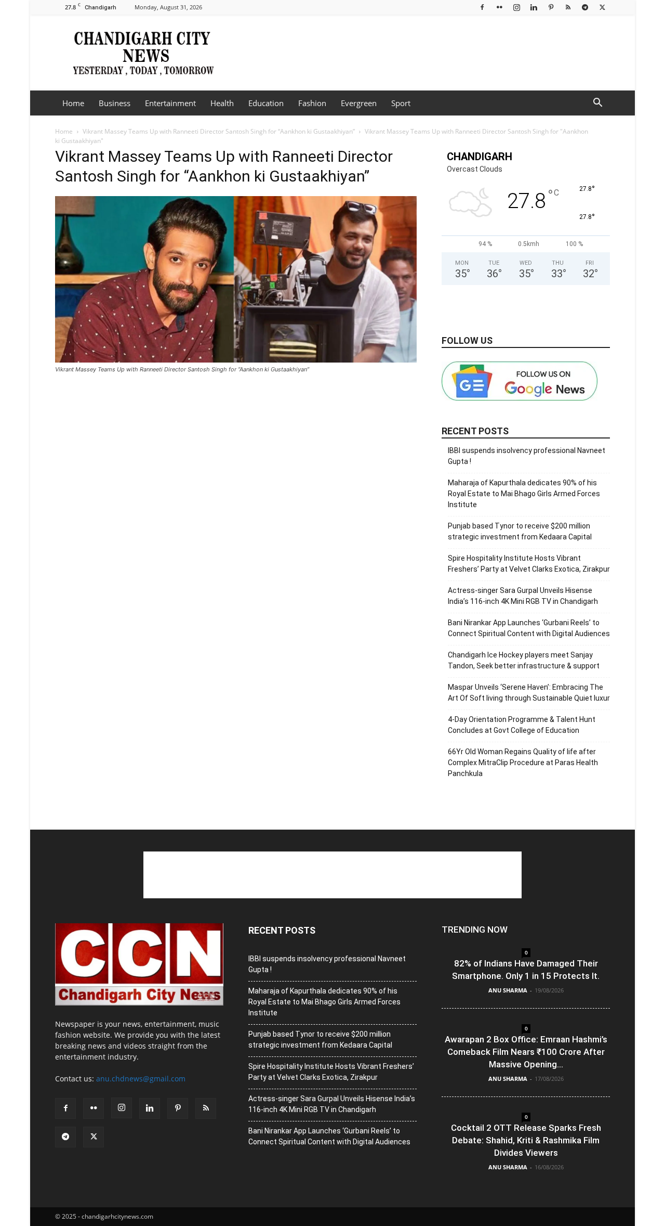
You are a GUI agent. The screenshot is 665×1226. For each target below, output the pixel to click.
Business (114, 103)
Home (73, 103)
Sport (400, 103)
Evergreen (359, 103)
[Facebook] (482, 7)
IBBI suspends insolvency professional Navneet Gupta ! (526, 456)
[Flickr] (499, 7)
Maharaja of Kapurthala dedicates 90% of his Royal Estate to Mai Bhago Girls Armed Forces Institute (524, 494)
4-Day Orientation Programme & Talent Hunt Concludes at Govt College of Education (521, 724)
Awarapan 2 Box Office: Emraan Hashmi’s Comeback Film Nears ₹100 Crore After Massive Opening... (526, 1051)
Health (222, 103)
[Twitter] (602, 7)
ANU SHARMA (507, 990)
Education (266, 103)
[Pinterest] (550, 7)
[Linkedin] (533, 7)
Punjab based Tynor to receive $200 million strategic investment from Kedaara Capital (520, 531)
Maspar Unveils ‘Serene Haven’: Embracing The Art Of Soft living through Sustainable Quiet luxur (529, 692)
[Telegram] (585, 7)
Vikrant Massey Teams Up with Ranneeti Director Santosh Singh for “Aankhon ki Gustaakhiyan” (219, 131)
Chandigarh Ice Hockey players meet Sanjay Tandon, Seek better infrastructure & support (524, 660)
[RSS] (568, 7)
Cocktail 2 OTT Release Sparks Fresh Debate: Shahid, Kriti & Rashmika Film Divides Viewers (526, 1140)
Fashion (312, 103)
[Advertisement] (421, 52)
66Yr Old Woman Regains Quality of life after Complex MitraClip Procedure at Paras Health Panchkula (523, 762)
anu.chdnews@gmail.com (140, 1078)
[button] (597, 104)
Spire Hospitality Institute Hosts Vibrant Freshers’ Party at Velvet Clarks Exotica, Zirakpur (529, 563)
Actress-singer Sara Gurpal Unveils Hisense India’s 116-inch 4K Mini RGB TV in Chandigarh (523, 595)
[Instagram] (516, 7)
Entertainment (170, 103)
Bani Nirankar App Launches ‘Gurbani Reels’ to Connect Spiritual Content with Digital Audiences (529, 628)
